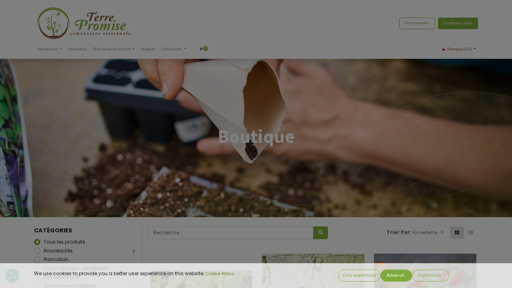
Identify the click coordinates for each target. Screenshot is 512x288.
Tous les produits (64, 241)
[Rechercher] (320, 232)
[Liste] (471, 233)
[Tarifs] (457, 233)
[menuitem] (77, 49)
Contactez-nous (458, 23)
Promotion (56, 259)
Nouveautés (58, 250)
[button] (428, 233)
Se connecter (417, 23)
